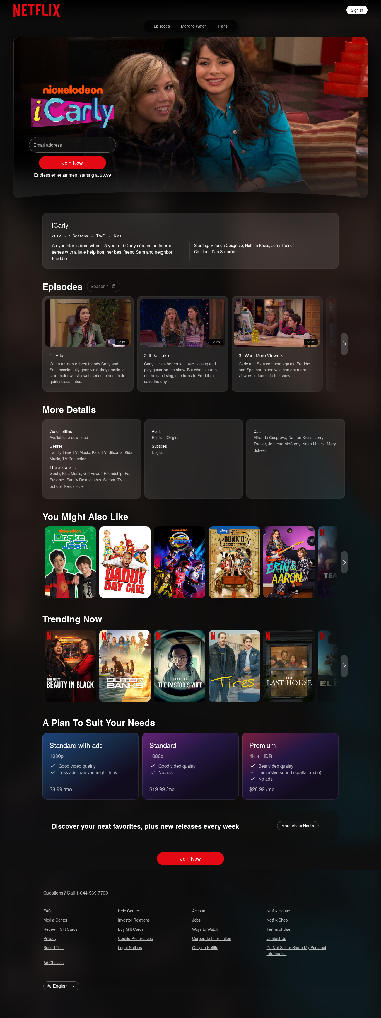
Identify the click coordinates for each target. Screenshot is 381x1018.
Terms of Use (278, 929)
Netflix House (278, 910)
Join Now (72, 162)
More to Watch (194, 26)
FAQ (47, 910)
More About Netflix (297, 825)
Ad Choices (54, 962)
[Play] (302, 172)
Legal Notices (130, 947)
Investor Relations (134, 920)
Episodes (162, 26)
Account (199, 910)
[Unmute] (317, 172)
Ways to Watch (205, 929)
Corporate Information (211, 938)
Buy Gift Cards (131, 929)
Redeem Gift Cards (61, 929)
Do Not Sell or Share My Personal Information (296, 950)
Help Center (128, 910)
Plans (223, 26)
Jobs (196, 920)
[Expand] (331, 172)
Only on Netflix (205, 947)
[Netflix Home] (33, 10)
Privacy (50, 938)
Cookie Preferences (135, 938)
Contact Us (276, 938)
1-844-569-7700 (92, 892)
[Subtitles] (346, 172)
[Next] (344, 344)
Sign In (357, 10)
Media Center (55, 920)
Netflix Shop (277, 920)
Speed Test (54, 947)
